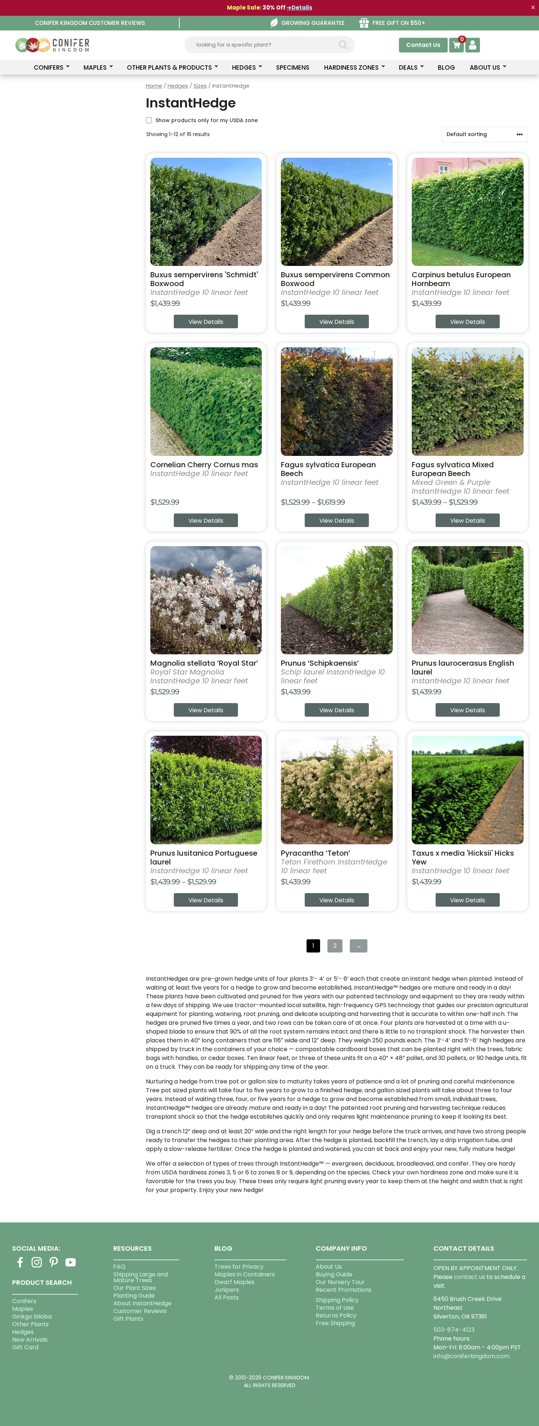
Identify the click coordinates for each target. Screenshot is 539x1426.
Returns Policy (336, 1315)
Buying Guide (334, 1274)
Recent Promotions (343, 1290)
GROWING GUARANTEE (313, 23)
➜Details (299, 7)
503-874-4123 (453, 1330)
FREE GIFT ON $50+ (399, 23)
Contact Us (423, 45)
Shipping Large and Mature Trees (140, 1277)
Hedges (178, 85)
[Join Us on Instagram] (36, 1266)
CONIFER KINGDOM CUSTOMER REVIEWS (90, 23)
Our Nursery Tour (340, 1282)
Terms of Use (335, 1307)
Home (154, 85)
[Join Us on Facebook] (19, 1266)
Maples (22, 1309)
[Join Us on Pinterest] (53, 1266)
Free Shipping (335, 1323)
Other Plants (30, 1324)
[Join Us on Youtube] (70, 1266)
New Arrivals (30, 1339)
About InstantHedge (142, 1303)
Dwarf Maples (234, 1282)
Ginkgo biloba (32, 1316)
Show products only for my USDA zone (206, 120)
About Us (329, 1266)
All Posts (226, 1297)
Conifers (24, 1301)
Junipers (226, 1290)
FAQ (119, 1266)
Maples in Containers (244, 1274)
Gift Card (25, 1347)
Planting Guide (134, 1295)
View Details (205, 322)
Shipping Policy (337, 1300)
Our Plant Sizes (134, 1288)
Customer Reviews (140, 1311)
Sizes (200, 85)
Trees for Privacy (239, 1266)
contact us (469, 1277)
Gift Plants (128, 1319)
